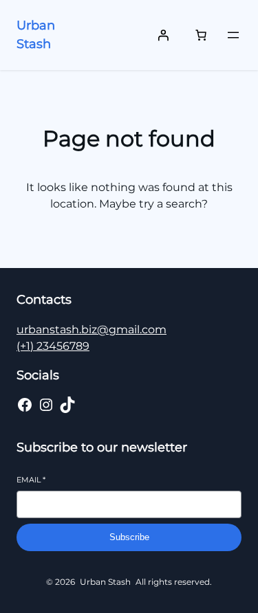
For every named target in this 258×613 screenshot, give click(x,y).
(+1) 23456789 (53, 346)
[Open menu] (233, 35)
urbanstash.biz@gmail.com (91, 329)
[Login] (163, 35)
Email (31, 479)
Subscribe (129, 537)
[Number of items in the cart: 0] (201, 35)
